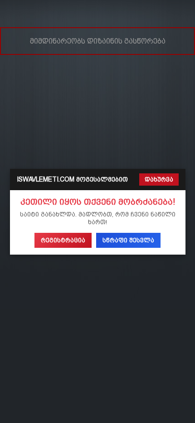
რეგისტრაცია (63, 240)
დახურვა (159, 179)
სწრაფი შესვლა (128, 240)
